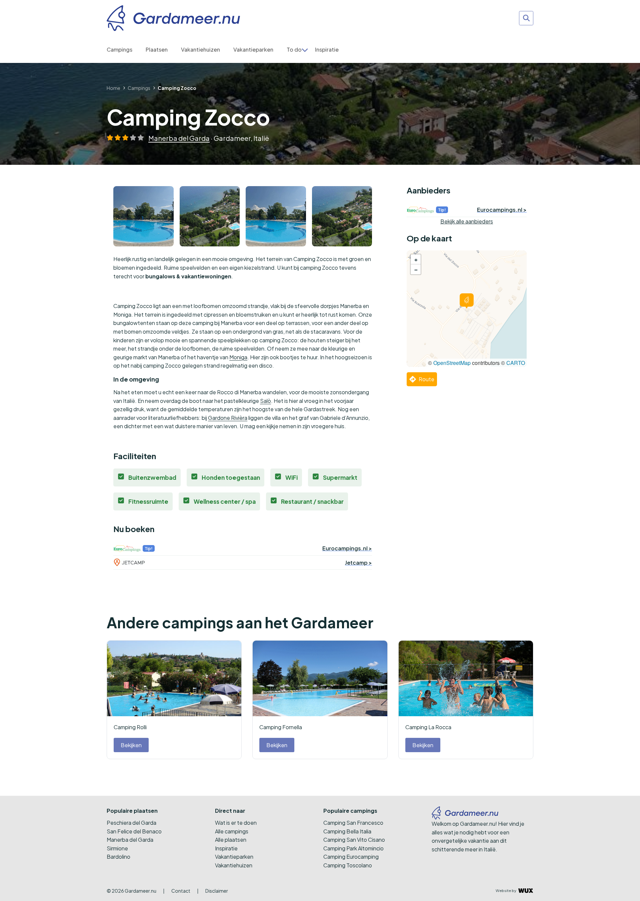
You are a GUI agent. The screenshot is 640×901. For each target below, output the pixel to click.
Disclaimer (216, 891)
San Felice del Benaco (134, 831)
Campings (119, 49)
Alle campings (231, 831)
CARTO (515, 363)
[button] (466, 301)
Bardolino (118, 856)
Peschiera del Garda (131, 822)
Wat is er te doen (236, 822)
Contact (180, 891)
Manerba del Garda (179, 138)
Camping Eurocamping (351, 856)
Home (113, 88)
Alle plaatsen (230, 839)
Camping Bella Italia (347, 831)
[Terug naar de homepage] (173, 18)
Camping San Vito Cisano (354, 839)
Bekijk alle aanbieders (466, 221)
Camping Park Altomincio (353, 848)
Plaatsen (157, 49)
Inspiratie (327, 49)
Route (426, 379)
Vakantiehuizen (200, 49)
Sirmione (117, 848)
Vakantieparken (253, 49)
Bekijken (131, 745)
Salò (265, 400)
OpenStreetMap (452, 363)
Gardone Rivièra (227, 417)
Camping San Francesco (353, 822)
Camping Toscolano (347, 865)
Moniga (238, 357)
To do (294, 49)
